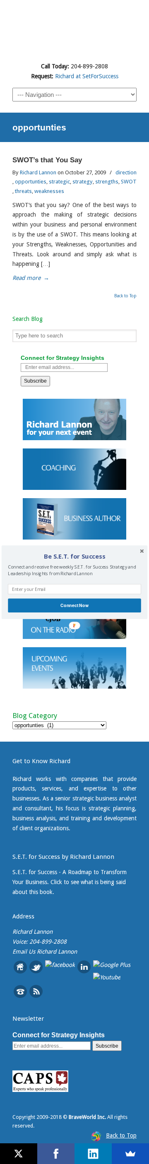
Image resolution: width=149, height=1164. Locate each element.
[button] (74, 556)
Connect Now (74, 605)
